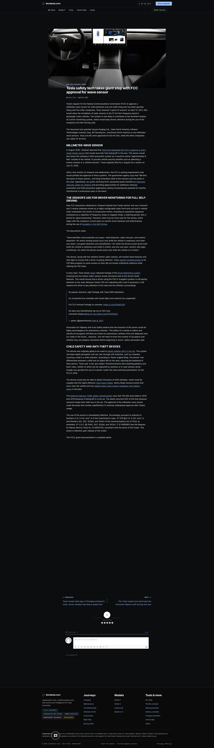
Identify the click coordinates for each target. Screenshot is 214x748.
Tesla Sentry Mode (104, 383)
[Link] (100, 646)
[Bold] (75, 646)
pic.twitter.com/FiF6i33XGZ (105, 314)
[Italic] (78, 646)
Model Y (62, 10)
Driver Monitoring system (129, 273)
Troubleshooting (90, 708)
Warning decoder (152, 708)
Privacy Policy (164, 744)
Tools (71, 10)
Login (146, 632)
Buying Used (89, 724)
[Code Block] (97, 646)
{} (103, 647)
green (93, 273)
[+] (106, 647)
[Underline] (81, 646)
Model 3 (117, 704)
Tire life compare (151, 704)
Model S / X (118, 712)
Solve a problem (164, 3)
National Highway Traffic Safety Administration (91, 396)
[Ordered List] (88, 646)
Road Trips (88, 720)
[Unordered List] (91, 646)
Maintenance (89, 704)
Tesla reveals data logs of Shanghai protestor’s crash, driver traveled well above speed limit (84, 601)
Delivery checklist (152, 712)
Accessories (88, 716)
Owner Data (81, 10)
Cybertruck (118, 708)
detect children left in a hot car (121, 351)
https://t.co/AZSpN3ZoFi (114, 305)
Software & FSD (90, 712)
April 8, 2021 (97, 321)
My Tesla (51, 10)
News (84, 84)
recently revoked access (130, 260)
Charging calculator (152, 716)
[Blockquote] (94, 646)
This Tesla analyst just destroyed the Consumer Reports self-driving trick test (133, 601)
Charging (87, 700)
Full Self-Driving (73, 84)
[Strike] (84, 646)
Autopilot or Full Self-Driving (94, 224)
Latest (92, 10)
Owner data (149, 720)
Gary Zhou (72, 97)
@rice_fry (88, 314)
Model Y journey (160, 10)
